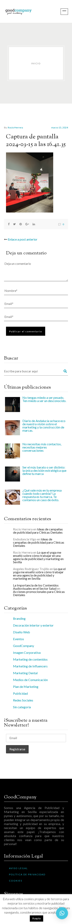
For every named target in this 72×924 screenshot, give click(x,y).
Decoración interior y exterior (33, 625)
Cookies (15, 880)
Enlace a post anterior (22, 239)
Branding (19, 618)
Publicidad (20, 693)
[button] (62, 913)
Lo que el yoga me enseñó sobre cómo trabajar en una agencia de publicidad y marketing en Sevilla (38, 557)
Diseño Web (21, 632)
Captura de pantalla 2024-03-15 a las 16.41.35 (36, 141)
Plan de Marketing (25, 686)
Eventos (18, 639)
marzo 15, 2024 (59, 127)
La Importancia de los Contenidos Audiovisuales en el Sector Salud (36, 586)
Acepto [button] (36, 918)
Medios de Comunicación (30, 680)
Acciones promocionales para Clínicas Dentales (39, 593)
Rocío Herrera (15, 127)
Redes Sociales (23, 700)
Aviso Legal (18, 868)
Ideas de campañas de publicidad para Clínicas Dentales (38, 530)
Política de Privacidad (27, 874)
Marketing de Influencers (30, 666)
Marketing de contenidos (30, 659)
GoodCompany (23, 646)
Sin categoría (22, 707)
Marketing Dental (25, 673)
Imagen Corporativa (27, 652)
